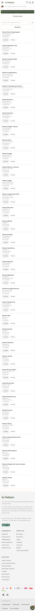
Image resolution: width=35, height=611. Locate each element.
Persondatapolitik (25, 604)
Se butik (5, 40)
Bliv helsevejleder (6, 566)
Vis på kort (17, 27)
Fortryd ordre (5, 545)
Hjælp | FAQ (5, 534)
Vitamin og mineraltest (22, 550)
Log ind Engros (6, 579)
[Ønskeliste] (27, 2)
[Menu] (2, 2)
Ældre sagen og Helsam (8, 568)
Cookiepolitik (5, 608)
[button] (32, 2)
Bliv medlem (19, 534)
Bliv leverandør (6, 577)
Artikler (18, 539)
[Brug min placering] (32, 23)
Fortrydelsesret (6, 537)
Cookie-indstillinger (14, 608)
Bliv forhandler (5, 574)
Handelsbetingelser (6, 604)
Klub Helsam (19, 537)
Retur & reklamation (7, 542)
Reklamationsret (6, 547)
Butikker (18, 547)
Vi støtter (4, 571)
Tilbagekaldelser (6, 539)
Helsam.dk (8, 601)
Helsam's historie (6, 560)
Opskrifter (19, 542)
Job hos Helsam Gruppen (8, 563)
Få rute (13, 40)
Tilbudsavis (19, 545)
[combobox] (19, 6)
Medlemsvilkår (16, 604)
